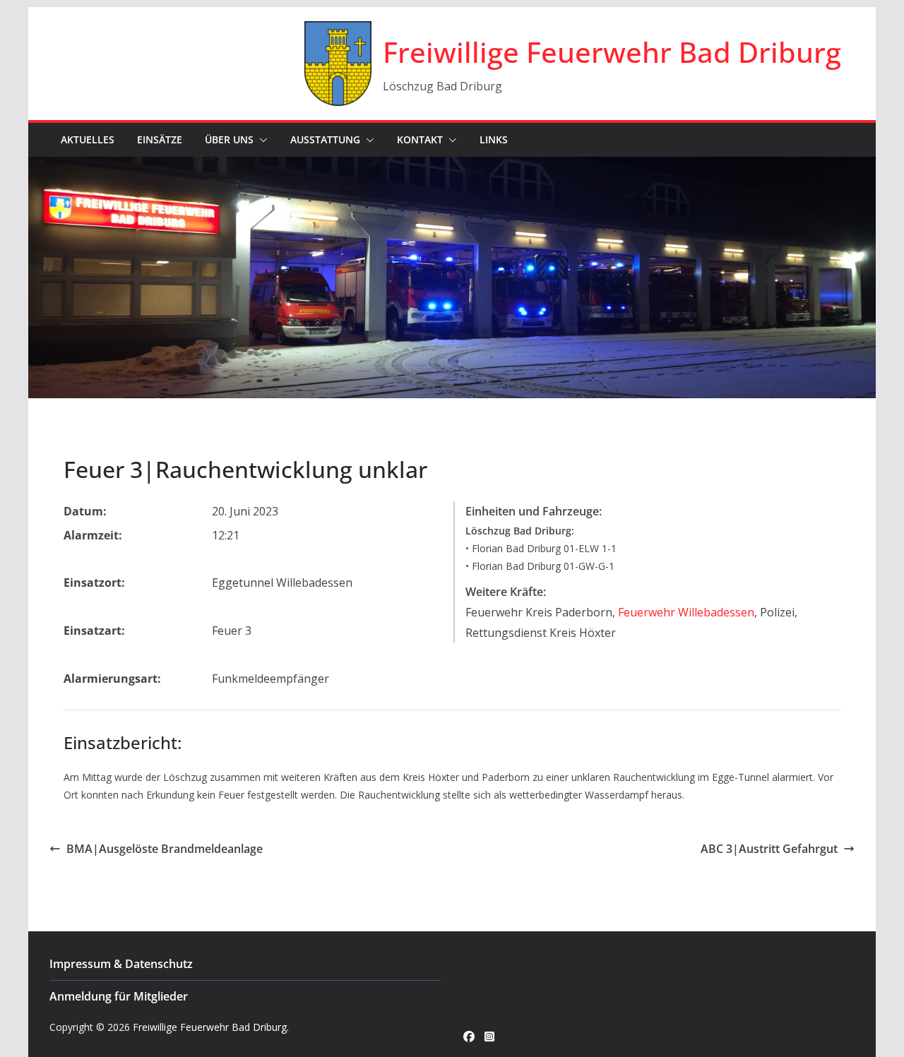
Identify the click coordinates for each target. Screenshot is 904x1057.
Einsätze (159, 139)
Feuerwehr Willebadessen (686, 612)
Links (494, 139)
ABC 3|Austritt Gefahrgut (769, 848)
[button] (261, 140)
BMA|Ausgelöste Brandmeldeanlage (164, 848)
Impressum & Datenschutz (121, 964)
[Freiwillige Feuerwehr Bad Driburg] (452, 166)
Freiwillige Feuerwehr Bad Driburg (612, 51)
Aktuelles (87, 139)
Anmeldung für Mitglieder (118, 996)
